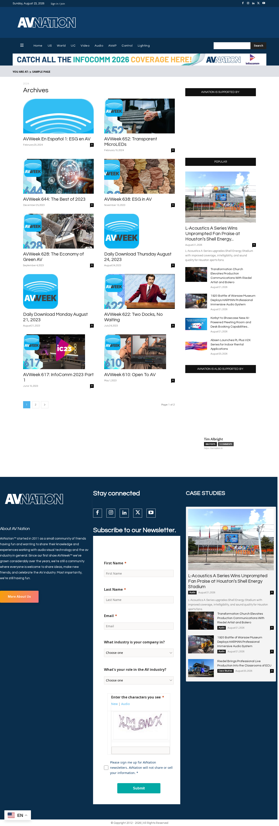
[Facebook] (242, 3)
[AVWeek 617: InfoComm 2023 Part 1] (58, 351)
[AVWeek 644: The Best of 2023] (58, 176)
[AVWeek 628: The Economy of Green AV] (58, 231)
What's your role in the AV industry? (135, 669)
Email (109, 615)
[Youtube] (263, 3)
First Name (113, 563)
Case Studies (225, 671)
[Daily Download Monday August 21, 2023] (58, 291)
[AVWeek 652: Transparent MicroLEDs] (139, 116)
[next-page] (44, 404)
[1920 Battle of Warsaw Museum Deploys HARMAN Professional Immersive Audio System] (196, 301)
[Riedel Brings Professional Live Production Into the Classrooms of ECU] (201, 668)
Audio (192, 592)
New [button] (114, 704)
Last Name (113, 589)
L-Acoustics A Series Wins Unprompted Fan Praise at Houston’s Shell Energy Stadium (227, 581)
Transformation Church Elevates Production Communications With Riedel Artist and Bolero (240, 618)
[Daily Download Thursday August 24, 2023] (139, 231)
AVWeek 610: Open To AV (130, 374)
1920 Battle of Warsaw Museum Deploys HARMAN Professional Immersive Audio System (233, 300)
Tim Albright (213, 439)
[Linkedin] (253, 3)
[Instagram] (248, 3)
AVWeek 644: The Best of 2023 (54, 199)
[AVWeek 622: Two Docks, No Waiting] (139, 291)
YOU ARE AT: (21, 72)
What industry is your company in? (134, 642)
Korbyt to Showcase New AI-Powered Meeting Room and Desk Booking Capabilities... (231, 322)
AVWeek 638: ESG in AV (128, 199)
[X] (258, 3)
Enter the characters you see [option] (136, 697)
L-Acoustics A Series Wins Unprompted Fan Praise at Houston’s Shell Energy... (212, 233)
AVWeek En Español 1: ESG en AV (56, 139)
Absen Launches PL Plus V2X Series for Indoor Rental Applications (231, 344)
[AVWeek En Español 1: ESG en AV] (58, 116)
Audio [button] (125, 704)
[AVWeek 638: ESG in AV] (139, 176)
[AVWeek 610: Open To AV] (139, 351)
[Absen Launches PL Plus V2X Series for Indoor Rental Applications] (196, 345)
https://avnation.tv (213, 448)
